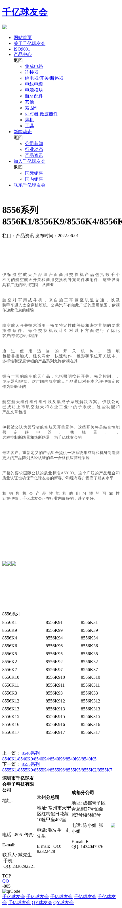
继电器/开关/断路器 (44, 78)
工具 (29, 125)
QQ (5, 881)
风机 (29, 119)
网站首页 (23, 37)
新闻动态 (23, 131)
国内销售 (34, 179)
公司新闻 (34, 143)
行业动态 (34, 149)
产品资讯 (34, 155)
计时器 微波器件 (41, 113)
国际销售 (34, 173)
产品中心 (23, 54)
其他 (29, 102)
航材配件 (34, 96)
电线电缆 (34, 84)
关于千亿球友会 (29, 43)
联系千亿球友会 (29, 185)
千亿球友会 (25, 12)
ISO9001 (22, 49)
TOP (6, 876)
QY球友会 (42, 902)
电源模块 (34, 90)
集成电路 (34, 66)
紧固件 (32, 107)
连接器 (32, 72)
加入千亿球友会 (29, 161)
